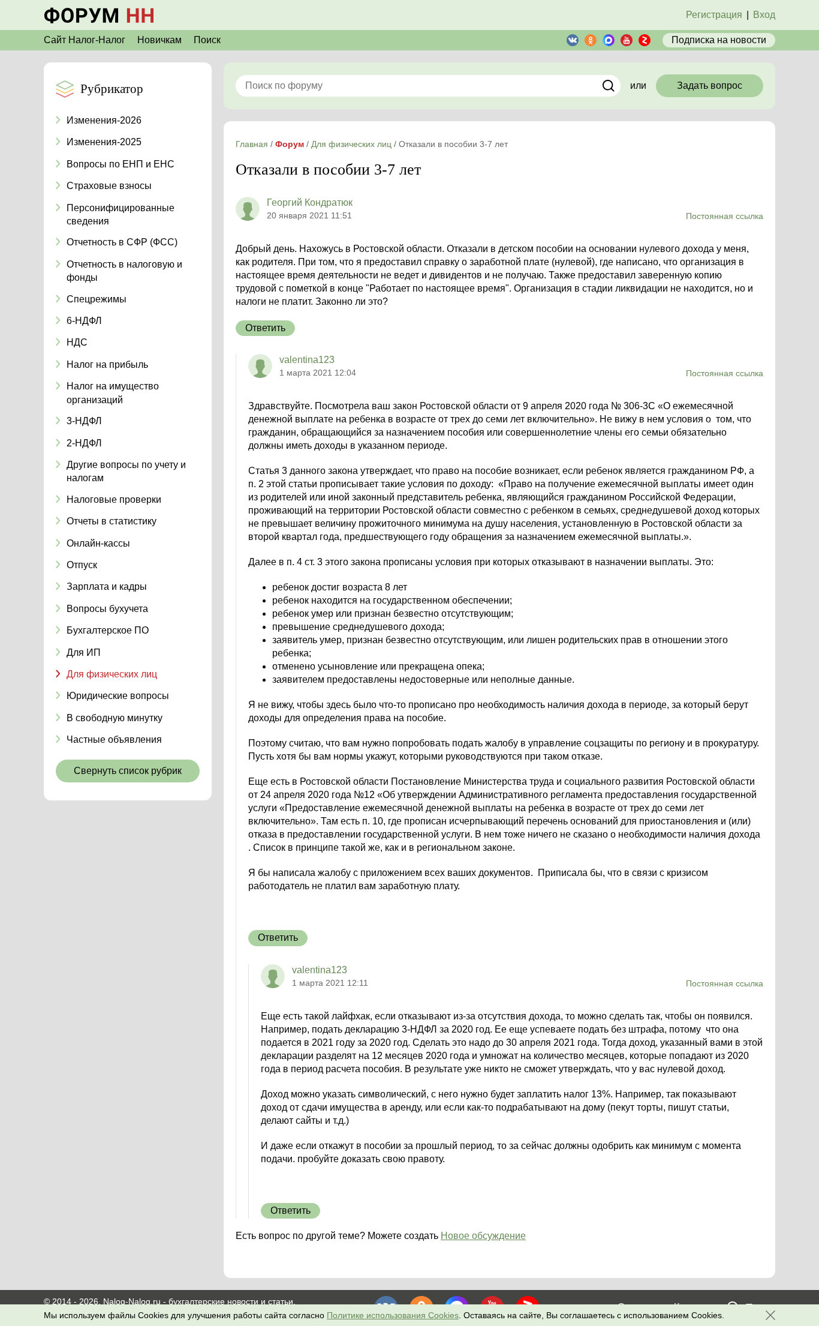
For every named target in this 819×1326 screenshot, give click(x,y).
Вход (764, 15)
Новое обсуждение (483, 1236)
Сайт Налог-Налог (84, 40)
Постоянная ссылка (724, 216)
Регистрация (714, 15)
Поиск (207, 40)
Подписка (719, 40)
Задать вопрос (709, 85)
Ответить (265, 328)
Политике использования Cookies (393, 1315)
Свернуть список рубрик (128, 771)
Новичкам (159, 40)
